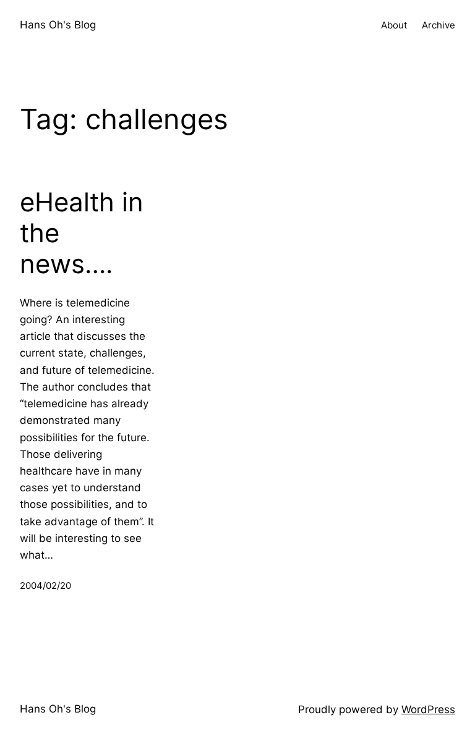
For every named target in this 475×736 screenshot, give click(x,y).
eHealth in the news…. (81, 233)
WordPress (428, 709)
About (394, 25)
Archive (438, 25)
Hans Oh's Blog (58, 25)
